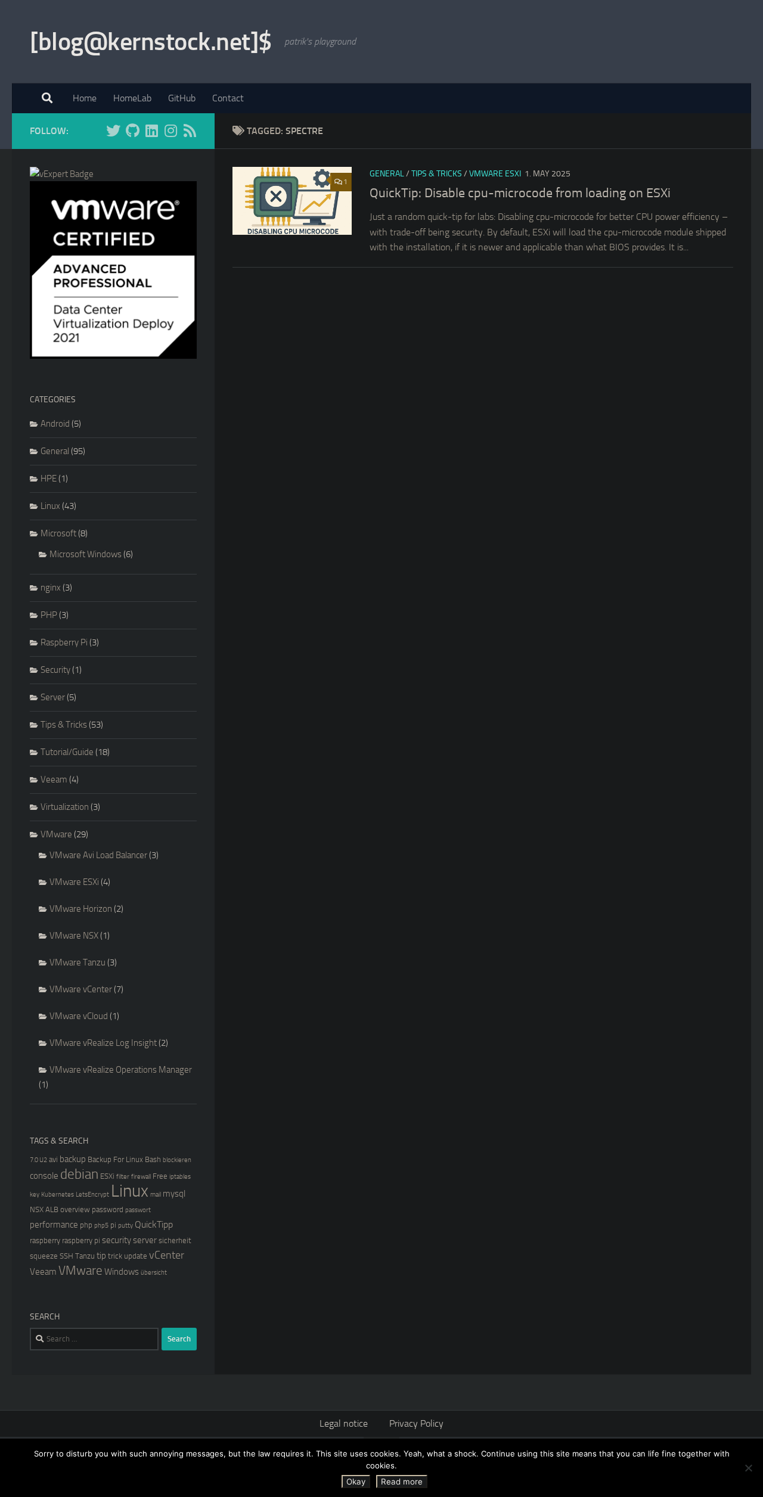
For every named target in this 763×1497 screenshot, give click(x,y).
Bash (153, 1159)
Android (55, 423)
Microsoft (58, 533)
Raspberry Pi (64, 642)
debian (79, 1174)
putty (125, 1225)
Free (160, 1176)
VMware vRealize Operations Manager (120, 1069)
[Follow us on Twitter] (113, 130)
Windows (121, 1271)
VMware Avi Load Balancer (98, 855)
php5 (101, 1225)
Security (55, 669)
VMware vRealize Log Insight (103, 1043)
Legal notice (344, 1423)
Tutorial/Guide (67, 752)
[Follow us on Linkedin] (151, 130)
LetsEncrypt (92, 1194)
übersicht (154, 1273)
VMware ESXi (495, 174)
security (116, 1240)
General (387, 174)
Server (53, 697)
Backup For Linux (115, 1159)
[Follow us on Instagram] (170, 130)
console (44, 1175)
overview (75, 1209)
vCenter (166, 1255)
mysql (174, 1193)
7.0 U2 (38, 1160)
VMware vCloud (78, 1016)
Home (85, 98)
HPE (49, 478)
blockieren (177, 1160)
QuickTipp (154, 1224)
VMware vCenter (80, 989)
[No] (748, 1468)
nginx (51, 587)
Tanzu (85, 1255)
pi (113, 1224)
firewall (141, 1177)
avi (53, 1159)
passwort (138, 1210)
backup (73, 1159)
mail (155, 1194)
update (135, 1255)
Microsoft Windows (85, 554)
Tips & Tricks (436, 174)
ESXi (107, 1176)
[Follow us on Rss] (189, 130)
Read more (402, 1481)
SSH (66, 1255)
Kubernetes (57, 1194)
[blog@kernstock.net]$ (151, 42)
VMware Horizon (80, 908)
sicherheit (175, 1240)
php (86, 1224)
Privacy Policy (416, 1423)
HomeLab (132, 98)
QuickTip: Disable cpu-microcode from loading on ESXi (520, 193)
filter (122, 1177)
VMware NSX (73, 935)
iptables (180, 1177)
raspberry (45, 1240)
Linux (50, 506)
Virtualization (65, 807)
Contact (228, 98)
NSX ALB (44, 1209)
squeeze (44, 1255)
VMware (56, 834)
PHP (49, 615)
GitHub (182, 98)
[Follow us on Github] (132, 130)
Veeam (54, 779)
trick (115, 1255)
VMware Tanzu (77, 962)
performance (54, 1224)
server (145, 1240)
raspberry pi (81, 1240)
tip (101, 1255)
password (107, 1209)
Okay (355, 1481)
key (34, 1194)
